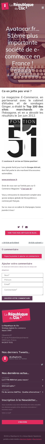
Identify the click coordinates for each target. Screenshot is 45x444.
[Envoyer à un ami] (26, 227)
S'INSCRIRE (22, 422)
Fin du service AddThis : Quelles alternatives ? (21, 392)
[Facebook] (22, 227)
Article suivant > (36, 242)
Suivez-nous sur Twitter (18, 359)
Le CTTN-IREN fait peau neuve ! (15, 380)
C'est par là (26, 189)
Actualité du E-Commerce (22, 70)
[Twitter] (19, 227)
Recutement (37, 439)
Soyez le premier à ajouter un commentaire (21, 256)
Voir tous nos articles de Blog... (22, 233)
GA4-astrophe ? (8, 386)
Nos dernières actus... (15, 373)
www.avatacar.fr (9, 179)
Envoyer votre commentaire (17, 298)
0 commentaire (30, 75)
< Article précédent (10, 242)
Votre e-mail (6, 413)
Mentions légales (26, 439)
